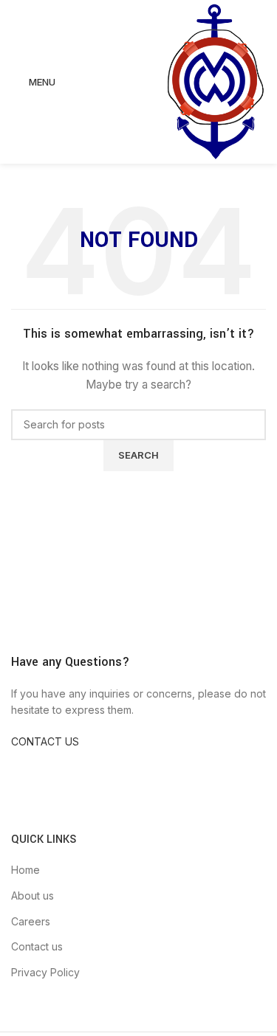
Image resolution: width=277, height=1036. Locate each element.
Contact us (37, 946)
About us (32, 895)
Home (25, 869)
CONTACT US (45, 741)
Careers (30, 921)
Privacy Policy (45, 972)
